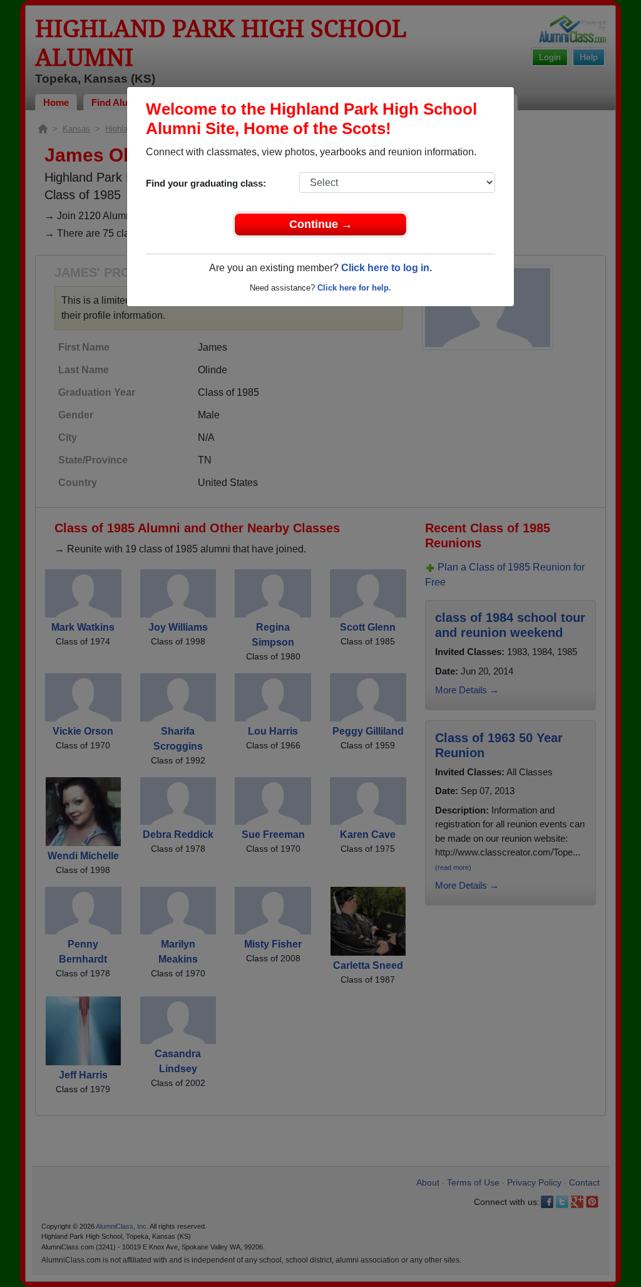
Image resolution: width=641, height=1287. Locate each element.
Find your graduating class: (206, 183)
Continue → (320, 224)
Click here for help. (354, 287)
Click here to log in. (386, 267)
